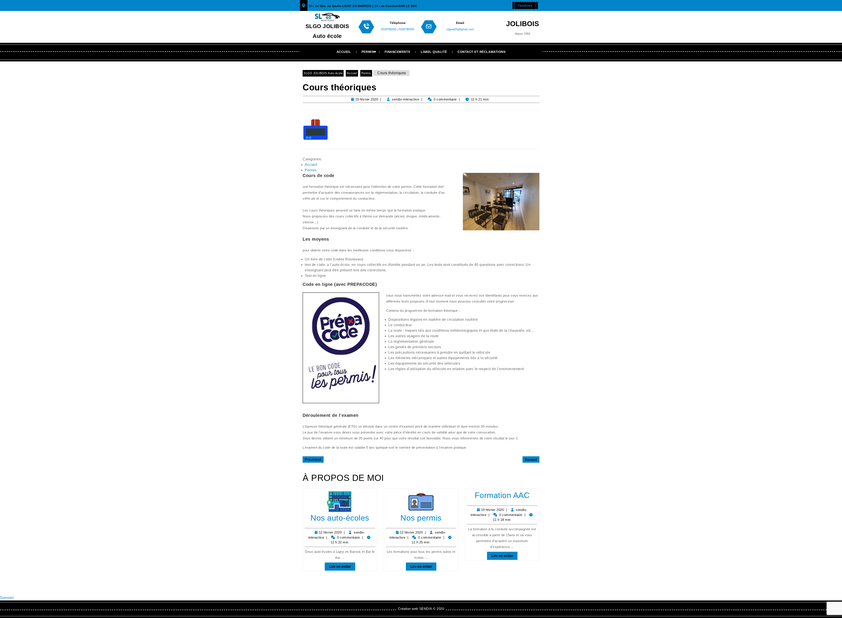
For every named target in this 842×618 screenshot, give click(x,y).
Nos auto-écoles (339, 517)
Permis (368, 52)
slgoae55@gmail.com (460, 29)
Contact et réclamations (481, 52)
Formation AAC (502, 495)
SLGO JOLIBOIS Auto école (323, 73)
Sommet (7, 598)
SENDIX (425, 609)
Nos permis (420, 517)
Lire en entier (338, 565)
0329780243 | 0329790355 (397, 29)
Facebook (523, 4)
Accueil (344, 52)
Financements (397, 52)
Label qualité (434, 52)
